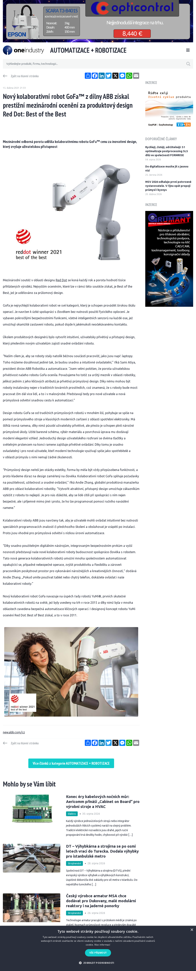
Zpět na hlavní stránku (25, 76)
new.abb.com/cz (14, 732)
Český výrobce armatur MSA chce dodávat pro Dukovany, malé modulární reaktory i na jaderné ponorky (101, 901)
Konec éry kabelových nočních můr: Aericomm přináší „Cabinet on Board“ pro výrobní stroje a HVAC (103, 801)
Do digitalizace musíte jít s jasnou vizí (166, 168)
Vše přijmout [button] (98, 952)
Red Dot (61, 280)
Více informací (102, 944)
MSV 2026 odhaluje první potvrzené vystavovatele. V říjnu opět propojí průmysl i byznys (168, 185)
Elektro (72, 814)
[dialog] (98, 948)
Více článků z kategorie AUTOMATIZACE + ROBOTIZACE (71, 763)
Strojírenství (74, 863)
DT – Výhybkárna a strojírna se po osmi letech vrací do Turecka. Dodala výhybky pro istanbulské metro (102, 851)
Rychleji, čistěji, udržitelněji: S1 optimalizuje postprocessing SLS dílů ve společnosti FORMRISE (166, 151)
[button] (98, 962)
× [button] (191, 929)
